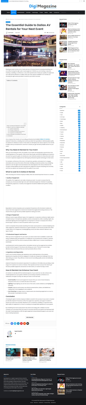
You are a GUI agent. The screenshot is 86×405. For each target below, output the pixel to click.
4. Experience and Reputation (16, 132)
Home (8, 12)
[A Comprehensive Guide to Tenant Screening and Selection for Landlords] (46, 352)
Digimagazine (43, 400)
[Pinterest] (21, 323)
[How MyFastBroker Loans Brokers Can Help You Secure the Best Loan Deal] (30, 352)
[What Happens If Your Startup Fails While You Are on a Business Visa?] (63, 49)
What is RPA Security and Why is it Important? (13, 358)
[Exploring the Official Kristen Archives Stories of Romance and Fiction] (63, 73)
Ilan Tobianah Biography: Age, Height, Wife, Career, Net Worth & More (74, 65)
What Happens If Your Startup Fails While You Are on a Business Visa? (73, 49)
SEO (61, 153)
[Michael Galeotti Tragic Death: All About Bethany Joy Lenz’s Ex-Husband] (63, 79)
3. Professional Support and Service (17, 131)
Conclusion (10, 136)
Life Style (28, 12)
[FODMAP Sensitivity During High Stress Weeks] (63, 43)
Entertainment (20, 12)
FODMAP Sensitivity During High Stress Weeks (73, 43)
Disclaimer (53, 402)
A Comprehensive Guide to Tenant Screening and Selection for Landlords (46, 359)
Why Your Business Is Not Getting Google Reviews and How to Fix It (74, 30)
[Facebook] (12, 323)
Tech (61, 114)
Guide (61, 112)
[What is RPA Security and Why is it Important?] (13, 352)
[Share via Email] (27, 323)
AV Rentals (30, 317)
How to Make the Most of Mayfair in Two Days (18, 1)
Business (14, 12)
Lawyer (62, 160)
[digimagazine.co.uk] (43, 6)
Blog (61, 123)
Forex (61, 170)
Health (46, 12)
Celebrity (62, 127)
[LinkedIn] (18, 323)
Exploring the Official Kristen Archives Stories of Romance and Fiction (74, 73)
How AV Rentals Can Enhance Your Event (16, 134)
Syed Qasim (10, 32)
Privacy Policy (47, 402)
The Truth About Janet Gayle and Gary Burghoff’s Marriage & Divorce (73, 88)
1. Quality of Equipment (14, 128)
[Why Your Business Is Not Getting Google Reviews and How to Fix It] (63, 30)
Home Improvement (64, 157)
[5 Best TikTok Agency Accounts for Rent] (63, 25)
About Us (36, 402)
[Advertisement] (16, 102)
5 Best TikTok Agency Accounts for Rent (73, 23)
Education (62, 142)
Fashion (62, 136)
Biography (62, 140)
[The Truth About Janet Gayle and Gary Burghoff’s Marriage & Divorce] (63, 87)
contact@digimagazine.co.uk (17, 390)
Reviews (62, 145)
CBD (61, 162)
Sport (61, 151)
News (51, 12)
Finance (62, 147)
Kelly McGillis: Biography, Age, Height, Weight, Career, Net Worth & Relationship (74, 95)
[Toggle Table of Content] (24, 124)
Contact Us (56, 12)
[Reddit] (24, 323)
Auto (61, 149)
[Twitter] (15, 323)
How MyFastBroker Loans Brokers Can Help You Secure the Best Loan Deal (30, 359)
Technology (35, 12)
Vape (61, 166)
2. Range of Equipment (14, 130)
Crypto (62, 132)
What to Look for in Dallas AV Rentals (15, 127)
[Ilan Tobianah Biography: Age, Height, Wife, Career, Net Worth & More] (63, 65)
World (61, 168)
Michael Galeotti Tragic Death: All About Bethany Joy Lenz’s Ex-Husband (74, 80)
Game (61, 138)
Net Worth (62, 155)
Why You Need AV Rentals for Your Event (16, 125)
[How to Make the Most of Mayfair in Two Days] (63, 37)
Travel (41, 12)
